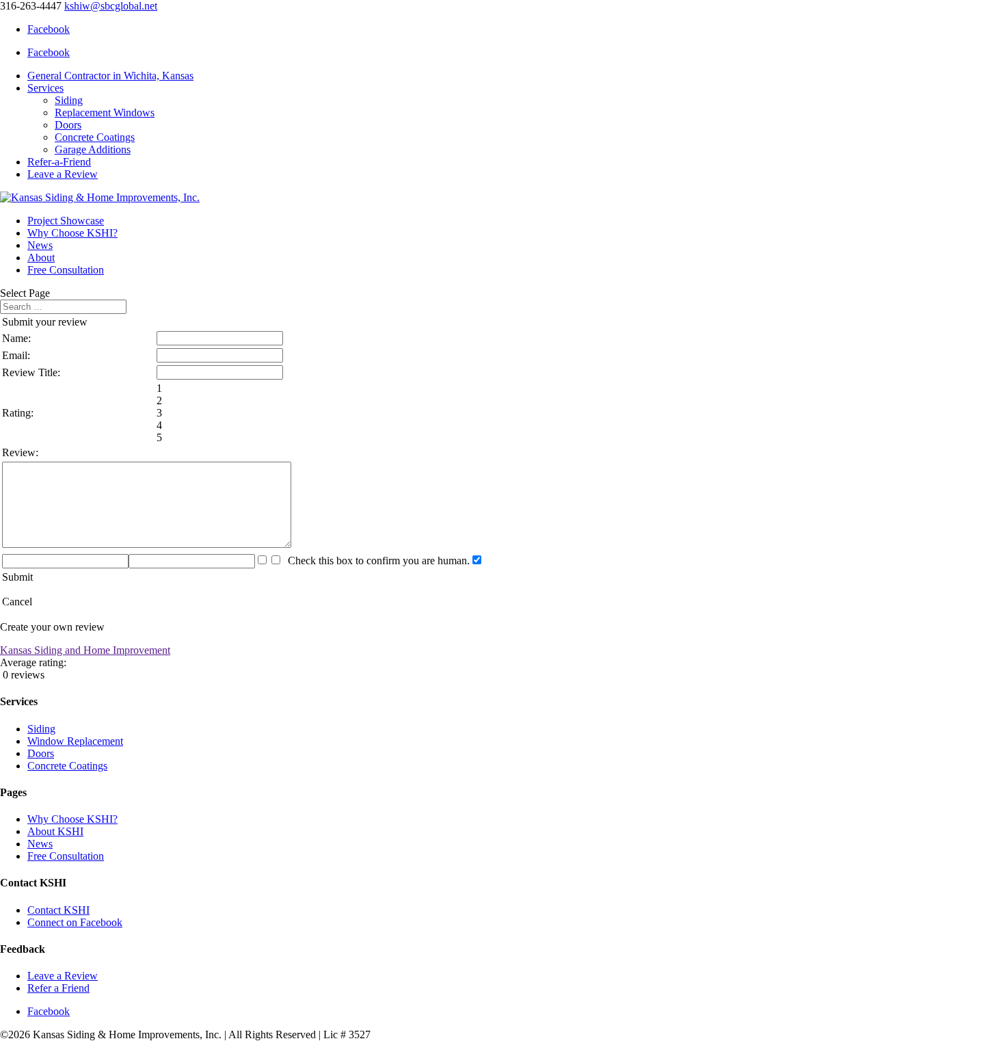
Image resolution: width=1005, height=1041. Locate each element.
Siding (69, 100)
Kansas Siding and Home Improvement (85, 650)
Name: (16, 338)
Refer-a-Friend (59, 162)
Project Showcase (65, 220)
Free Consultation (65, 270)
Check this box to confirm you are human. (376, 560)
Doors (68, 125)
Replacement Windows (105, 112)
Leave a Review (62, 174)
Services (45, 88)
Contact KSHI (58, 910)
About (41, 257)
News (40, 245)
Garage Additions (93, 149)
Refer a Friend (58, 988)
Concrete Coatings (95, 137)
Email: (16, 355)
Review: (20, 452)
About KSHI (55, 831)
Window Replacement (75, 741)
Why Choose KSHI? (72, 233)
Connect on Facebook (74, 922)
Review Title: (31, 372)
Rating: (18, 413)
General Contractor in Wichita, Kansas (110, 75)
